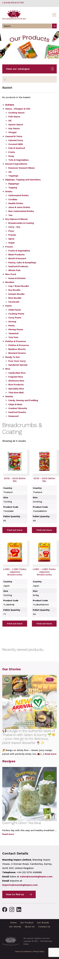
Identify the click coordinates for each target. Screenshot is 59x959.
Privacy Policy (38, 952)
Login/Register (13, 3)
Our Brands (43, 922)
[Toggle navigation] (54, 14)
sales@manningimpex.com (36, 876)
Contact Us (44, 926)
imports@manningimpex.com (20, 884)
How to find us (15, 894)
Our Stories (11, 669)
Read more (50, 754)
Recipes (8, 761)
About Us (29, 926)
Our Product (26, 922)
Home (13, 922)
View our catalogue (18, 68)
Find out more (14, 530)
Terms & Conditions (23, 952)
